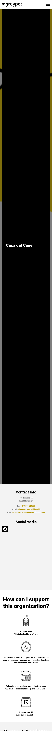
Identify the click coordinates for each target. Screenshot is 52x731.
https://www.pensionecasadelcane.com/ (28, 512)
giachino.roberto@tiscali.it (29, 509)
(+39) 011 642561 (28, 506)
